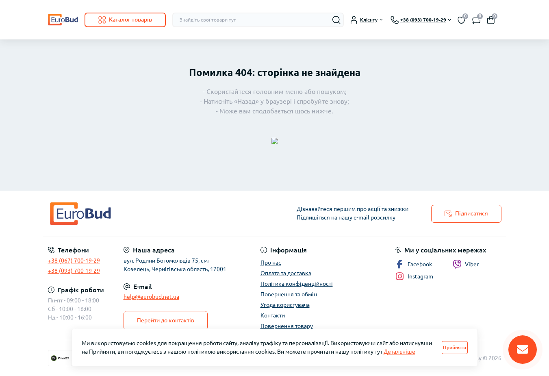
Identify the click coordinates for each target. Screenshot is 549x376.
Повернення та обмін (288, 294)
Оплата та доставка (285, 273)
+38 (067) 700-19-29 (74, 260)
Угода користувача (285, 305)
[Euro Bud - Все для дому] (159, 213)
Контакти (272, 315)
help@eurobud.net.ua (151, 296)
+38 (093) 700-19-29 (74, 270)
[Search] (336, 20)
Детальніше (399, 351)
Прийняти (454, 347)
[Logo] (63, 20)
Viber (472, 264)
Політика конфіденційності (296, 283)
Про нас (270, 262)
